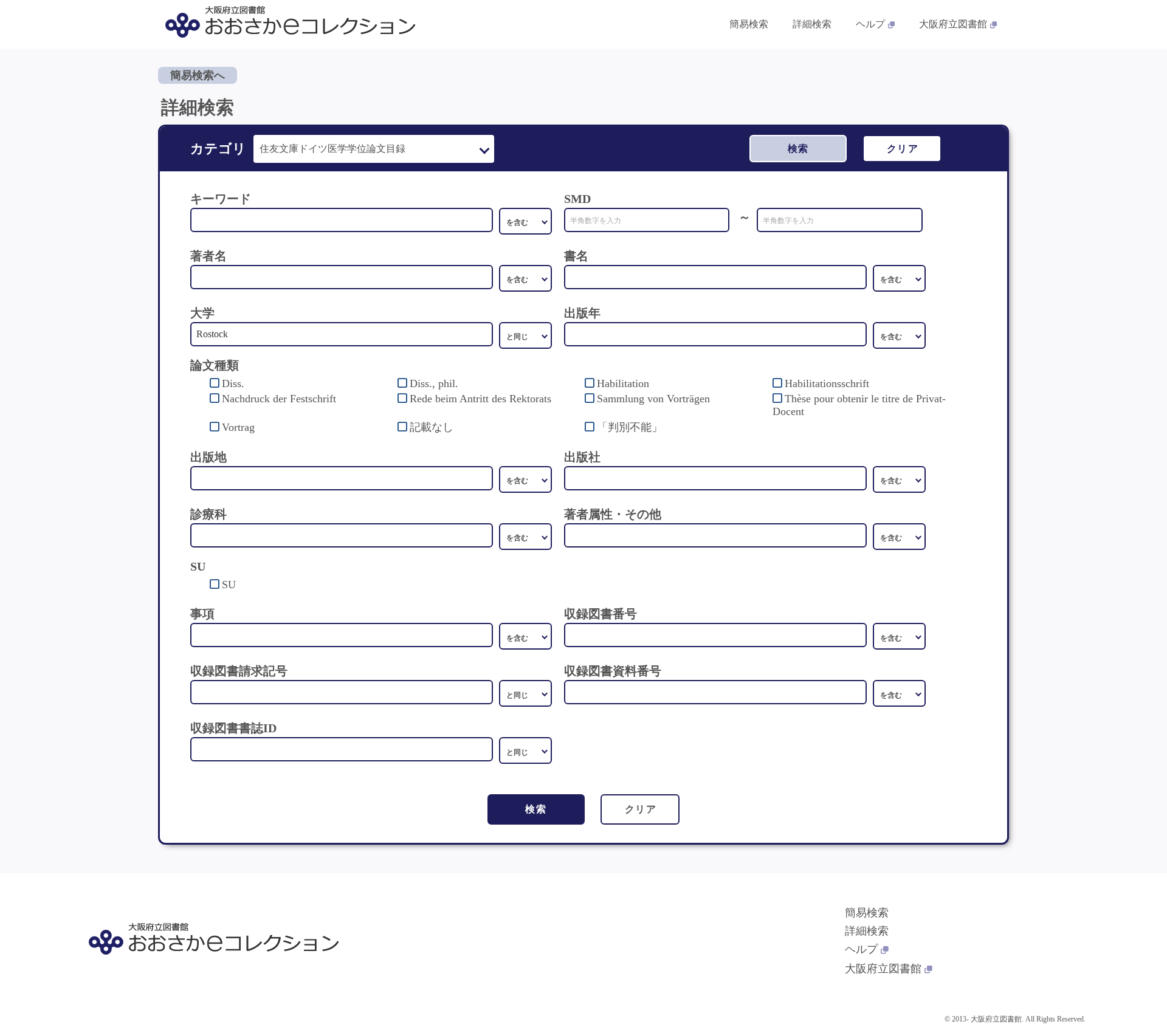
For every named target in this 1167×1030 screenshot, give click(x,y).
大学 (202, 313)
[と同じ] (525, 335)
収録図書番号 (600, 613)
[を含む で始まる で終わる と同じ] (525, 278)
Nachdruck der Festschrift (279, 399)
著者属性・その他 (612, 514)
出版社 (582, 457)
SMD (577, 198)
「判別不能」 (630, 427)
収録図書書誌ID (233, 728)
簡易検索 (748, 24)
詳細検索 (812, 24)
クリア (903, 148)
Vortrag (238, 427)
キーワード (220, 198)
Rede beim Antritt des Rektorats (480, 399)
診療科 (208, 514)
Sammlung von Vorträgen (653, 399)
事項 (202, 613)
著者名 (208, 256)
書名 (576, 256)
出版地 (208, 457)
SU (229, 585)
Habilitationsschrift (827, 383)
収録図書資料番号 (612, 671)
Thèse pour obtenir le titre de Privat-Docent (859, 405)
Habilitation (623, 383)
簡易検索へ (197, 75)
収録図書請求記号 (238, 671)
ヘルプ (870, 24)
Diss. (233, 383)
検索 (798, 148)
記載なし (431, 427)
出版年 (582, 313)
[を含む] (525, 221)
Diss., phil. (434, 383)
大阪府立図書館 (953, 24)
